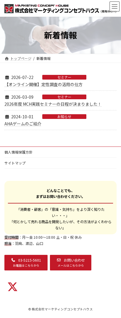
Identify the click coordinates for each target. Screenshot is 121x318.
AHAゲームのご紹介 (22, 124)
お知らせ (64, 116)
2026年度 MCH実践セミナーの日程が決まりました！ (53, 104)
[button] (26, 263)
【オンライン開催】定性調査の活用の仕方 (43, 84)
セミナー (64, 77)
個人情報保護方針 (18, 151)
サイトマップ (15, 162)
